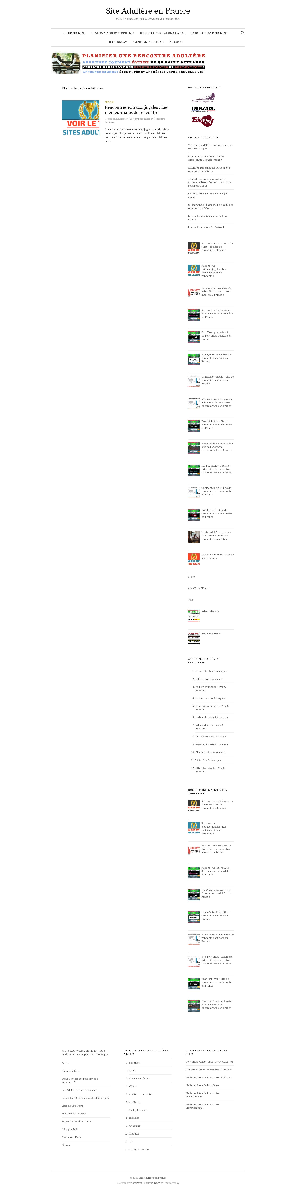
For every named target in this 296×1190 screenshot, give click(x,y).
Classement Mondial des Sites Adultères (209, 1069)
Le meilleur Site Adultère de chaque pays (85, 1097)
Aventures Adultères (148, 42)
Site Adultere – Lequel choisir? (79, 1089)
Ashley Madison (204, 725)
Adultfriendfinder (205, 686)
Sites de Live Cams (72, 1105)
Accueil (66, 1063)
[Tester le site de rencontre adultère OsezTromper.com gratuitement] (203, 97)
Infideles (200, 736)
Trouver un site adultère (209, 33)
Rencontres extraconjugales (161, 33)
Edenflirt (200, 671)
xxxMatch (201, 717)
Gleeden (200, 752)
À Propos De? (69, 1129)
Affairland (201, 744)
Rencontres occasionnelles (113, 33)
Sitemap (66, 1145)
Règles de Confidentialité (76, 1121)
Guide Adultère (74, 33)
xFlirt (198, 678)
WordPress (136, 1182)
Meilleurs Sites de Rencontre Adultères (209, 1077)
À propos (175, 42)
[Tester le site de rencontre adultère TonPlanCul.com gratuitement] (203, 109)
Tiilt (197, 760)
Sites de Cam (118, 42)
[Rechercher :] (242, 33)
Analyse (109, 102)
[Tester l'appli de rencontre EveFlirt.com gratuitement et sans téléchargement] (203, 120)
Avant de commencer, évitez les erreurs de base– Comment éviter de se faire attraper (210, 182)
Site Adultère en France (148, 11)
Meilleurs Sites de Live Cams (202, 1085)
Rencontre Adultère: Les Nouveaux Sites (209, 1061)
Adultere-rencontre (207, 705)
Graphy (156, 1182)
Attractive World (205, 767)
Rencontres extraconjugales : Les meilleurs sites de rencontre (136, 110)
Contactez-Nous (71, 1137)
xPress (199, 698)
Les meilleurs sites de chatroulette (208, 227)
